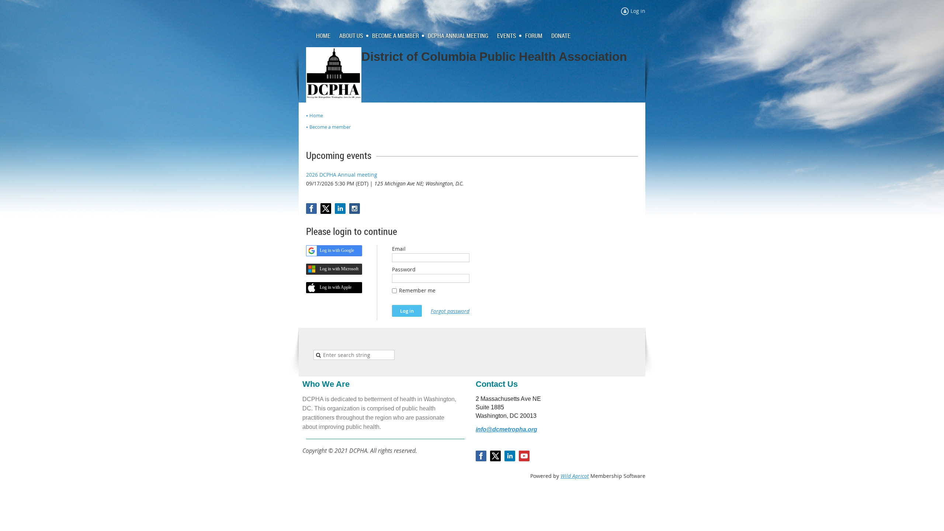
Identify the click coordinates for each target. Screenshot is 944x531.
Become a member (330, 127)
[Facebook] (311, 208)
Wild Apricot (574, 475)
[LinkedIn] (340, 208)
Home (316, 115)
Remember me (417, 290)
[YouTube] (524, 456)
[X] (325, 208)
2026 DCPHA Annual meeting (341, 174)
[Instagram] (354, 208)
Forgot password (450, 311)
